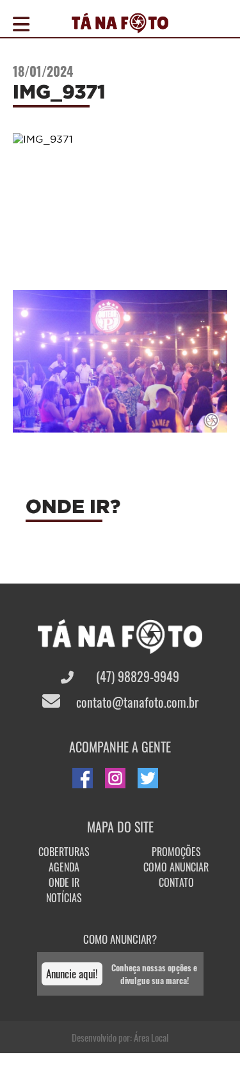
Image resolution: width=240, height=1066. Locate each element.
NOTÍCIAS (64, 897)
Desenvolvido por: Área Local (120, 1037)
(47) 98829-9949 (136, 676)
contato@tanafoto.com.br (135, 702)
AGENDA (64, 867)
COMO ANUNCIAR (176, 867)
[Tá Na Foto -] (120, 25)
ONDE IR (64, 882)
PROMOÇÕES (176, 851)
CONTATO (176, 882)
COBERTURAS (64, 851)
